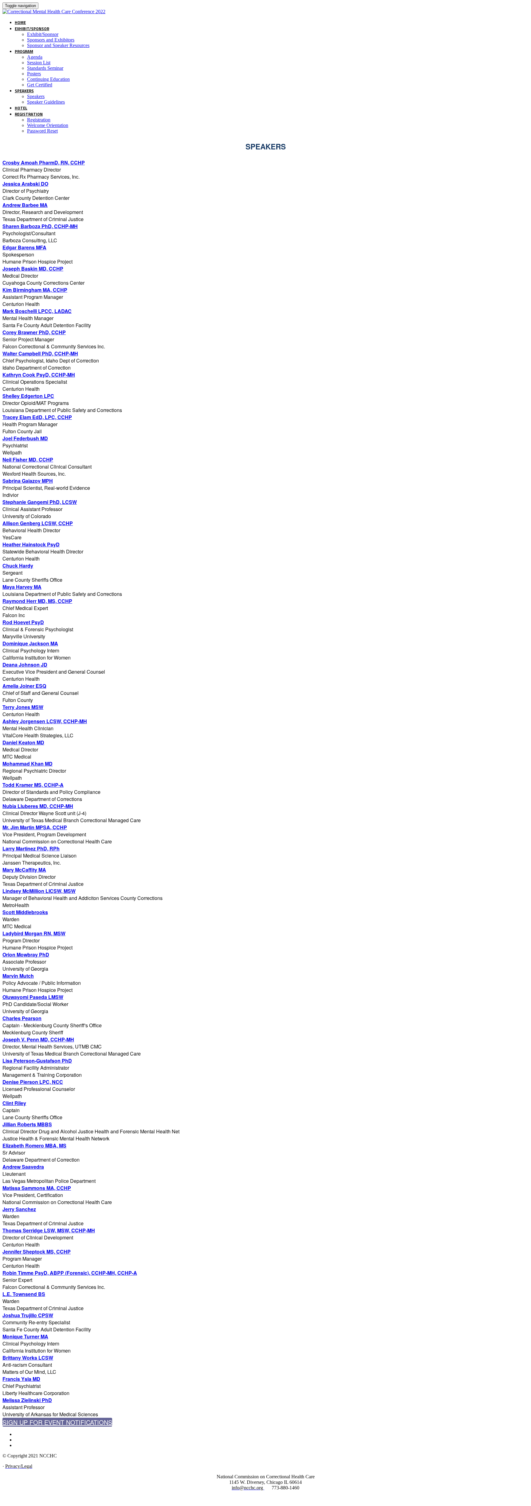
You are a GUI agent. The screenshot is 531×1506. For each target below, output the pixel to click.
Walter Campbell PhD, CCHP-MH (40, 353)
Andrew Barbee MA (25, 204)
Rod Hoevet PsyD (23, 622)
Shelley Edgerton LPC (28, 395)
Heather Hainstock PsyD (31, 544)
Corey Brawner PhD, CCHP (34, 332)
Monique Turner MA (25, 1336)
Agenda (34, 57)
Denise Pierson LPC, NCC (32, 1081)
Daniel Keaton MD (23, 742)
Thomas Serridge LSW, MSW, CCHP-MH (48, 1230)
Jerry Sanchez (19, 1209)
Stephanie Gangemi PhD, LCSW (39, 501)
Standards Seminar (45, 68)
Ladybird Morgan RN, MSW (33, 933)
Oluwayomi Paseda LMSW (32, 997)
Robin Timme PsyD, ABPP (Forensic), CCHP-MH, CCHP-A (69, 1272)
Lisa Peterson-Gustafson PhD (37, 1060)
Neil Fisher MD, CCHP (27, 459)
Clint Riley (14, 1103)
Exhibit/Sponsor (32, 29)
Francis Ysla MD (21, 1378)
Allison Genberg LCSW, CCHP (37, 523)
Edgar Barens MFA (24, 247)
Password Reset (42, 130)
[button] (57, 1422)
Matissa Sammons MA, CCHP (36, 1187)
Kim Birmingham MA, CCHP (34, 289)
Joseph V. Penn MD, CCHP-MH (38, 1039)
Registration (29, 114)
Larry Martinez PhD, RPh (31, 848)
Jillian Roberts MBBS (27, 1124)
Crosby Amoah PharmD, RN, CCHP (43, 162)
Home (20, 22)
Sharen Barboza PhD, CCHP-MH (40, 226)
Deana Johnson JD (24, 664)
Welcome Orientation (47, 125)
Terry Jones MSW (22, 707)
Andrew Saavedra (23, 1166)
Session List (38, 62)
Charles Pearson (21, 1018)
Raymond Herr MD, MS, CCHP (37, 600)
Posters (34, 73)
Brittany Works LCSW (27, 1357)
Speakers (24, 91)
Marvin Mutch (18, 975)
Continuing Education (48, 79)
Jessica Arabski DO (25, 183)
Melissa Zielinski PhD (27, 1400)
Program (24, 51)
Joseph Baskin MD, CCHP (32, 268)
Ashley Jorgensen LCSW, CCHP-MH (44, 721)
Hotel (21, 108)
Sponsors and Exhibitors (50, 39)
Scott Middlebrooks (25, 912)
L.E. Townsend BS (23, 1294)
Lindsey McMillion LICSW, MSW (39, 890)
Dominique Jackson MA (30, 643)
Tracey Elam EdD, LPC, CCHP (37, 417)
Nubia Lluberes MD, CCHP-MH (37, 806)
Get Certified (39, 84)
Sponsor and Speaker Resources (58, 45)
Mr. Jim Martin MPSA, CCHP (34, 827)
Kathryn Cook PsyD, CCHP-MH (38, 374)
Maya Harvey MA (21, 586)
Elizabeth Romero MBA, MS (34, 1145)
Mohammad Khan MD (27, 763)
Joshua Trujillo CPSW (27, 1315)
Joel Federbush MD (25, 438)
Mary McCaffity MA (24, 869)
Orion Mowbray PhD (25, 954)
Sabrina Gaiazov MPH (27, 480)
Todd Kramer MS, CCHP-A (33, 784)
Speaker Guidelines (46, 102)
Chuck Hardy (17, 565)
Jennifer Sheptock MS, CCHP (36, 1251)
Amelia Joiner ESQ (24, 685)
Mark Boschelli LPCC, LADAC (37, 311)
